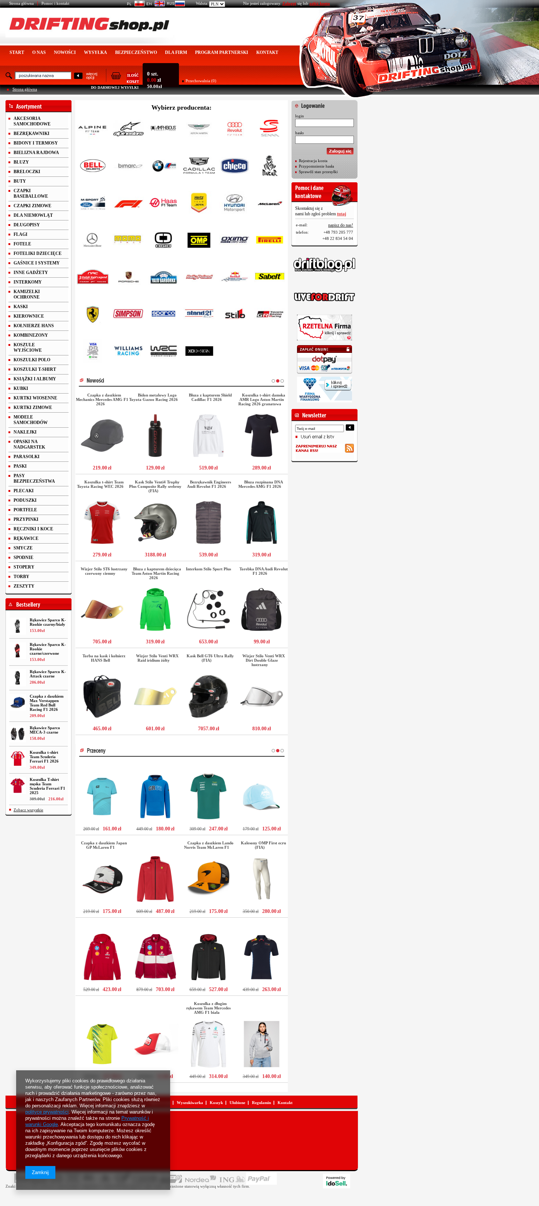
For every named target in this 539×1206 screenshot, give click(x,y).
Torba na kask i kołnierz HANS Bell (103, 658)
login (299, 116)
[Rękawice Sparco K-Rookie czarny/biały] (17, 626)
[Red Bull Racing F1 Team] (234, 278)
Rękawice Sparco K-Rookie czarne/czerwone (48, 648)
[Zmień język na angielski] (154, 5)
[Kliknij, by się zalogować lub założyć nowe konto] (325, 103)
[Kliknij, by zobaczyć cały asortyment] (39, 106)
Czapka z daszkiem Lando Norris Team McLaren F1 (209, 845)
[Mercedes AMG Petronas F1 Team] (92, 241)
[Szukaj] (78, 76)
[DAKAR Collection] (269, 167)
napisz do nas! (340, 225)
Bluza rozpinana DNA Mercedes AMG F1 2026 (260, 484)
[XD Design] (199, 352)
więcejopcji (91, 75)
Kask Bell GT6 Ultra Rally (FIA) (210, 658)
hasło (299, 133)
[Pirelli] (269, 241)
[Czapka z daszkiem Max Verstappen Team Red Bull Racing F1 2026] (17, 702)
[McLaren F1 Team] (269, 204)
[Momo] (128, 241)
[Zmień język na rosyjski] (175, 5)
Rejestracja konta (313, 160)
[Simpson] (128, 315)
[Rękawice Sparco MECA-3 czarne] (17, 734)
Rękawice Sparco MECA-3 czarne (45, 730)
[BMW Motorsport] (163, 167)
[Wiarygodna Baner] (325, 389)
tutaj (341, 213)
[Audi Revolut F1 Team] (234, 130)
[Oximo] (234, 241)
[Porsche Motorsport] (128, 278)
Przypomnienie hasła (316, 166)
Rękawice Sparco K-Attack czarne (48, 673)
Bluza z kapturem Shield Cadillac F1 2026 (210, 397)
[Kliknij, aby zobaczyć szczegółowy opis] (102, 435)
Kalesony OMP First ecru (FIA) (263, 845)
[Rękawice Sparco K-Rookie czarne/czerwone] (17, 650)
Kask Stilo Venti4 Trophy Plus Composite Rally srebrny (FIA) (155, 486)
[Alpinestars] (128, 130)
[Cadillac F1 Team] (199, 167)
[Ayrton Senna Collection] (269, 130)
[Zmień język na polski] (134, 5)
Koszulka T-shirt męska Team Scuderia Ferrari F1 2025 (47, 786)
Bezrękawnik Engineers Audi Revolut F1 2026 (209, 484)
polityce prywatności (47, 1112)
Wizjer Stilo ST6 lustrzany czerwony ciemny (104, 571)
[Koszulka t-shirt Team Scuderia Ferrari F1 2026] (17, 758)
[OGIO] (163, 241)
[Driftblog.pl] (325, 264)
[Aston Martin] (199, 130)
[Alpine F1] (92, 130)
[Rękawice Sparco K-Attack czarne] (17, 677)
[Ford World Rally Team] (92, 204)
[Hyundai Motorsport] (234, 204)
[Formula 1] (128, 204)
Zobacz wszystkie (28, 810)
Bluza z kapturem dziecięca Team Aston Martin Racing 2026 (156, 573)
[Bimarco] (128, 167)
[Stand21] (199, 315)
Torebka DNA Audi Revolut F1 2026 (263, 571)
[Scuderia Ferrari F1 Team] (92, 315)
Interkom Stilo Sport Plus (208, 569)
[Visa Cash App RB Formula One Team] (92, 352)
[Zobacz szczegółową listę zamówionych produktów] (125, 81)
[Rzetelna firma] (325, 327)
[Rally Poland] (199, 278)
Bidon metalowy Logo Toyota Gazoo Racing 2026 (153, 397)
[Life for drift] (325, 297)
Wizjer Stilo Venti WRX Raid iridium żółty (157, 658)
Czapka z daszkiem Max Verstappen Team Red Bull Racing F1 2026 (46, 703)
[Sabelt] (269, 278)
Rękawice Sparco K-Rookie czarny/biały (48, 622)
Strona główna (21, 3)
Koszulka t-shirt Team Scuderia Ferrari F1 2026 (44, 756)
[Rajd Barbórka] (163, 278)
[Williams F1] (128, 352)
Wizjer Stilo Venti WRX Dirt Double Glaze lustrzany (263, 660)
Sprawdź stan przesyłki (318, 171)
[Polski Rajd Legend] (92, 278)
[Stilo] (234, 315)
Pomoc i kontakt (55, 3)
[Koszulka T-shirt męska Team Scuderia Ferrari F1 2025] (17, 785)
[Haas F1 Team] (163, 204)
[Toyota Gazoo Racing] (269, 315)
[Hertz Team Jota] (199, 204)
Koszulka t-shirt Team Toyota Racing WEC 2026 (100, 484)
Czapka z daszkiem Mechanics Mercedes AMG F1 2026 (102, 399)
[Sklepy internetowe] (336, 1181)
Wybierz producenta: (181, 107)
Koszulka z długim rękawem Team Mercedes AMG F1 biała (208, 1008)
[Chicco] (234, 167)
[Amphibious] (163, 130)
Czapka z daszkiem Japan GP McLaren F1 (104, 845)
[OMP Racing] (199, 241)
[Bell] (92, 167)
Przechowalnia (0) (201, 80)
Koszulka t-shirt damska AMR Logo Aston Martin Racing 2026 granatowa (261, 399)
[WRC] (163, 352)
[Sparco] (163, 315)
